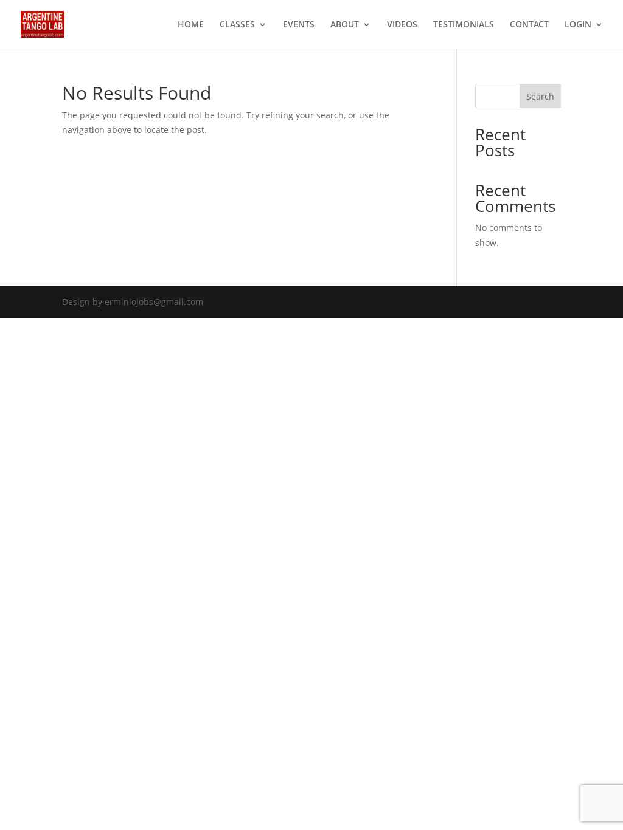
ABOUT (344, 25)
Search (540, 96)
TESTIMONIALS (463, 25)
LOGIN (578, 25)
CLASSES (237, 25)
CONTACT (529, 25)
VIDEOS (402, 25)
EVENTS (299, 25)
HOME (191, 25)
